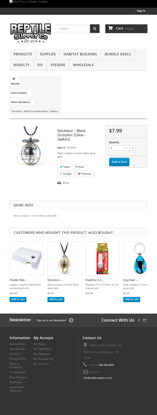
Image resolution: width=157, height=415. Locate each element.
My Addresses (42, 354)
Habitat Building (80, 54)
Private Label (17, 372)
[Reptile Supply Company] (31, 33)
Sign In (141, 10)
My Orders (40, 344)
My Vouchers (41, 363)
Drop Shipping (18, 377)
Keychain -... (131, 280)
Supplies (48, 54)
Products (22, 54)
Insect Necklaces (20, 102)
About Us (15, 354)
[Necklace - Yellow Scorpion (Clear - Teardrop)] (64, 259)
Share (80, 166)
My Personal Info (44, 358)
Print (66, 183)
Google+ (67, 173)
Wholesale (83, 64)
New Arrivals (17, 349)
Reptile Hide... (18, 280)
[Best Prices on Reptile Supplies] (78, 4)
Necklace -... (55, 280)
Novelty (21, 64)
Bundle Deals (118, 54)
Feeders (58, 64)
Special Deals (18, 344)
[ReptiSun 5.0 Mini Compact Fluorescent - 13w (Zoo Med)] (102, 259)
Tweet (66, 166)
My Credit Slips (43, 349)
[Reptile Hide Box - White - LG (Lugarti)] (27, 259)
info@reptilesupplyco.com (97, 377)
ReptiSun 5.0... (94, 280)
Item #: (61, 147)
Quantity (114, 142)
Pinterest (85, 173)
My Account (43, 337)
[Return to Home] (13, 79)
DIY (40, 64)
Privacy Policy (18, 358)
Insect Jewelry (19, 93)
